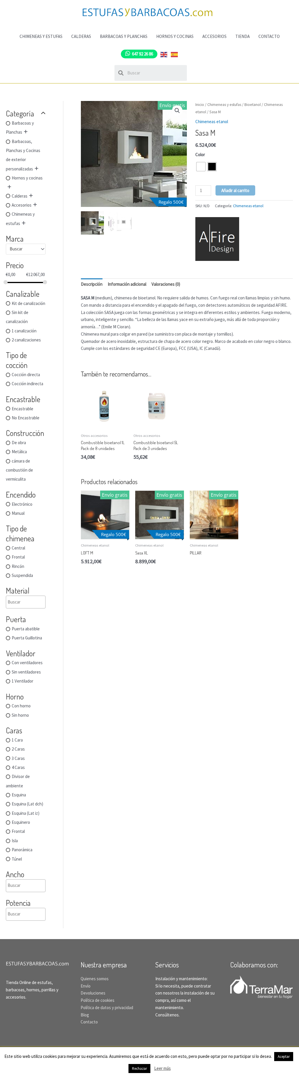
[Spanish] (174, 54)
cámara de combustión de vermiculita (19, 470)
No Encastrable (25, 418)
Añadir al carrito (235, 190)
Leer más (162, 1068)
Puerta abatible (26, 629)
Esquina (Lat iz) (25, 813)
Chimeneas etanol (211, 121)
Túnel (17, 859)
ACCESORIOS (214, 36)
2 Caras (18, 749)
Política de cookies (97, 1000)
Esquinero (21, 822)
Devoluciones (93, 993)
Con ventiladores (27, 663)
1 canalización (24, 331)
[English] (164, 54)
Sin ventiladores (26, 672)
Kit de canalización (28, 303)
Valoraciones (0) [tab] (166, 284)
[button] (177, 110)
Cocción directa (26, 374)
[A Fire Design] (217, 239)
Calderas (19, 196)
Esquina (19, 795)
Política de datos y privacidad (107, 1007)
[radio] (201, 166)
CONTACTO (269, 36)
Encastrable (22, 408)
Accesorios (22, 205)
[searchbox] (35, 602)
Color (200, 154)
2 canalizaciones (26, 340)
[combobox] (26, 249)
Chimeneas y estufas (224, 104)
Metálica (19, 452)
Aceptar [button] (284, 1056)
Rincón (18, 566)
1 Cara (17, 740)
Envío (86, 986)
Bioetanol (252, 104)
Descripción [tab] (91, 284)
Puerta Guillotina (27, 638)
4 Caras (18, 767)
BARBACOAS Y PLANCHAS (123, 36)
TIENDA (242, 36)
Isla (15, 840)
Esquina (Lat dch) (27, 804)
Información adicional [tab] (127, 284)
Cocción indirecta (27, 384)
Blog (85, 1015)
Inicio (199, 104)
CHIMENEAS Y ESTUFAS (41, 36)
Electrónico (22, 504)
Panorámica (22, 850)
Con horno (21, 706)
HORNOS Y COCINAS (175, 36)
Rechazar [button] (139, 1068)
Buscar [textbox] (16, 249)
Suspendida (22, 575)
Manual (18, 513)
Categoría (20, 113)
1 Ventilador (22, 681)
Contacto (89, 1022)
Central (18, 548)
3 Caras (18, 758)
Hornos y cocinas (27, 178)
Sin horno (20, 715)
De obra (19, 442)
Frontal (18, 557)
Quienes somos (95, 978)
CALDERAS (81, 36)
